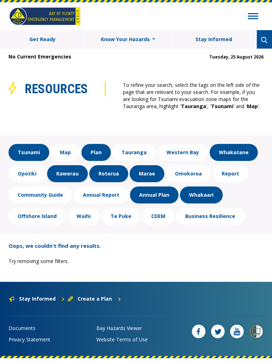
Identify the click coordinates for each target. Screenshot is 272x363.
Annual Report (101, 194)
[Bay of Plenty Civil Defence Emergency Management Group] (44, 16)
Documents (21, 328)
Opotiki (27, 173)
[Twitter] (218, 331)
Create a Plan (94, 298)
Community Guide (40, 194)
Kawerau (67, 173)
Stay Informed (214, 39)
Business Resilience (210, 216)
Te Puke (120, 216)
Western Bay (182, 152)
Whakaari (201, 194)
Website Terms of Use (122, 339)
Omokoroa (188, 173)
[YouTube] (237, 331)
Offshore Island (37, 216)
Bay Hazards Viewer (119, 328)
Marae (147, 173)
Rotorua (108, 173)
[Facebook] (198, 331)
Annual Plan (154, 194)
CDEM (158, 216)
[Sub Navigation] (253, 17)
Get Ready (42, 39)
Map (65, 152)
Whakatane (234, 152)
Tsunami (29, 152)
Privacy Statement (29, 339)
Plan (96, 152)
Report (230, 173)
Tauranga (134, 152)
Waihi (83, 216)
